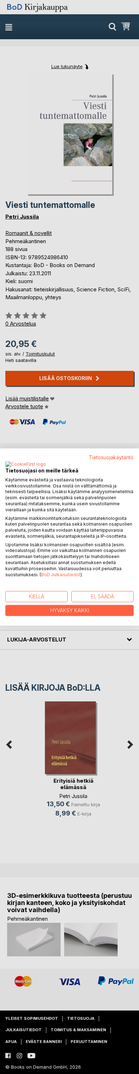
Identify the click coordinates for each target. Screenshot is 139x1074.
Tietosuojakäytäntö (111, 457)
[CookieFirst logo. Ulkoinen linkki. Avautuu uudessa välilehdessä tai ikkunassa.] (25, 464)
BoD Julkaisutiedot (61, 574)
